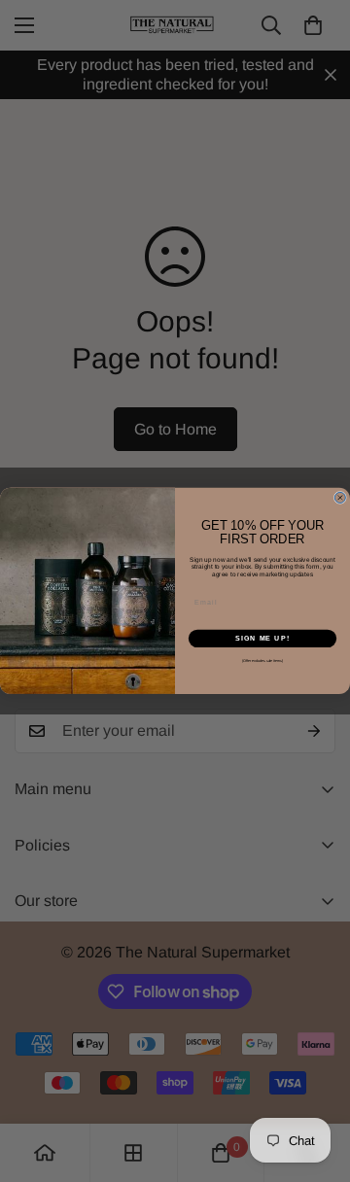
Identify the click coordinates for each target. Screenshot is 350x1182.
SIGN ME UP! (262, 639)
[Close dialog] (339, 498)
